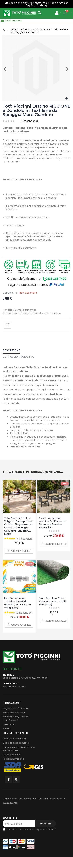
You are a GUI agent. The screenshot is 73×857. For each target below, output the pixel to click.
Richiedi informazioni (14, 686)
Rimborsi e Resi (11, 750)
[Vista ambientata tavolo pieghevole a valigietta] (19, 496)
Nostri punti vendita (13, 758)
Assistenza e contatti (14, 712)
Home (4, 30)
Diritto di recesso (12, 754)
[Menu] (2, 21)
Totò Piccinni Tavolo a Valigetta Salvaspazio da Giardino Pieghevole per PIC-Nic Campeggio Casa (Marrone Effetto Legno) (18, 526)
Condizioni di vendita (14, 738)
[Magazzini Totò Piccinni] (19, 13)
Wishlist (7, 728)
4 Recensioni (24, 538)
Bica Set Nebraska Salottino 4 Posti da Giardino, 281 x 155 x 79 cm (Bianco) (17, 602)
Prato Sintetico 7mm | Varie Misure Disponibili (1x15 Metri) (52, 601)
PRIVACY (52, 829)
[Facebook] (8, 779)
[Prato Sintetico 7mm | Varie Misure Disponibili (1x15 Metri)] (53, 576)
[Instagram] (16, 779)
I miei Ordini (9, 724)
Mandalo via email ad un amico (19, 309)
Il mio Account (10, 720)
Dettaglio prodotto (18, 356)
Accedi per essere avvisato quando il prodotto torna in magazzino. (32, 313)
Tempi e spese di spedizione (19, 747)
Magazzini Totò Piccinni (15, 708)
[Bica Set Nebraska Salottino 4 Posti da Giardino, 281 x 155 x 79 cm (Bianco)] (19, 576)
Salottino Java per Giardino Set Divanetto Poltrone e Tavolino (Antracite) (52, 522)
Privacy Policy (10, 716)
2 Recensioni (24, 612)
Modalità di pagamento (16, 742)
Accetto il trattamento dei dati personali (32, 829)
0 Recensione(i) (30, 121)
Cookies (24, 716)
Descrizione (11, 350)
